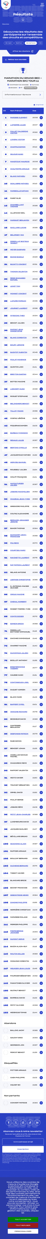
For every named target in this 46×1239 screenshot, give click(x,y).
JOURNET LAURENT (18, 308)
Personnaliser (23, 1231)
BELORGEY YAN (17, 235)
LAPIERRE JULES (18, 125)
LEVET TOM (15, 286)
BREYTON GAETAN (18, 374)
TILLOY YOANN (16, 411)
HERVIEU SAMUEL (18, 462)
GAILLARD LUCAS (18, 227)
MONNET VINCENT (18, 293)
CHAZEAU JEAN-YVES (20, 499)
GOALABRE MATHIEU (19, 183)
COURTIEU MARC (17, 550)
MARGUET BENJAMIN (19, 220)
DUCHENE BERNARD (19, 866)
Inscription (23, 1149)
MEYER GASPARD (17, 249)
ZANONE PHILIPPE (18, 902)
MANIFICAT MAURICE (19, 161)
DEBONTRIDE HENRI (19, 895)
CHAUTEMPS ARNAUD (19, 169)
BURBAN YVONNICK (19, 433)
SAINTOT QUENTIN (18, 352)
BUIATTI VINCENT (18, 264)
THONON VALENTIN (18, 271)
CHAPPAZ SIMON (17, 147)
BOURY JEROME (17, 345)
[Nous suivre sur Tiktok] (30, 1123)
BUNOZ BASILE (17, 257)
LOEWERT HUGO (17, 389)
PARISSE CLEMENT (18, 117)
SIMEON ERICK (17, 624)
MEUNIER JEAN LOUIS (20, 968)
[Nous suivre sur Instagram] (23, 1123)
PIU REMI (14, 543)
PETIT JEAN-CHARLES (20, 814)
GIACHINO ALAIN (18, 844)
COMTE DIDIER (17, 616)
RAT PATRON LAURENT (20, 565)
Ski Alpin (8, 43)
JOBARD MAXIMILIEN (20, 492)
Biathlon (19, 43)
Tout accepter (23, 1219)
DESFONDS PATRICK (19, 734)
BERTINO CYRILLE (18, 448)
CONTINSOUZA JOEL (19, 682)
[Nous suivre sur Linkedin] (37, 1123)
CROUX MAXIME (17, 594)
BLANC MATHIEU (17, 176)
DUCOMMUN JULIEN (19, 653)
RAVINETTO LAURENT (19, 558)
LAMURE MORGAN (18, 301)
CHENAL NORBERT (18, 602)
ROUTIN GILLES (17, 954)
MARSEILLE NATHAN (19, 191)
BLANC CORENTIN (18, 338)
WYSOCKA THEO (17, 315)
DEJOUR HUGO (16, 154)
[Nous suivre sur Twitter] (16, 1123)
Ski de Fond (30, 43)
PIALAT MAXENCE (18, 360)
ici (8, 1162)
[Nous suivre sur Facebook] (9, 1123)
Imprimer (40, 104)
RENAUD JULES (17, 440)
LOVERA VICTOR (17, 139)
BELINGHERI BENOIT (19, 404)
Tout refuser (23, 1225)
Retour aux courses (17, 59)
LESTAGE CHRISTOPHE (20, 580)
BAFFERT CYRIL (17, 704)
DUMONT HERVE (17, 939)
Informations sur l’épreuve (18, 94)
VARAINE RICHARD (18, 712)
